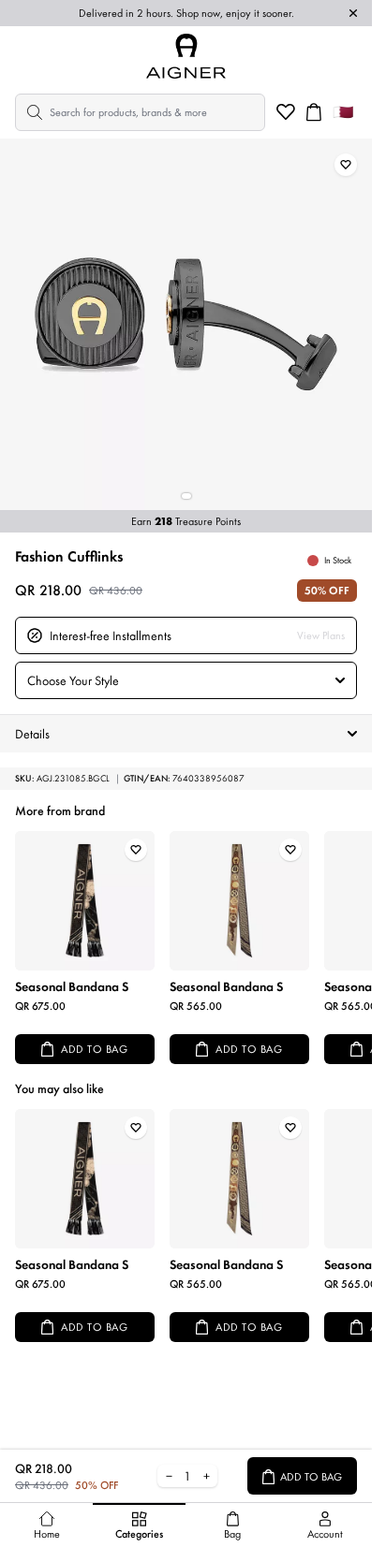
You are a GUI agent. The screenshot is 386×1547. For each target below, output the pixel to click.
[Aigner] (186, 56)
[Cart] (314, 112)
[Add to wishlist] (345, 164)
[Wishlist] (286, 112)
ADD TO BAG (94, 1049)
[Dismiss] (353, 13)
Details (32, 733)
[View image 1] (186, 496)
